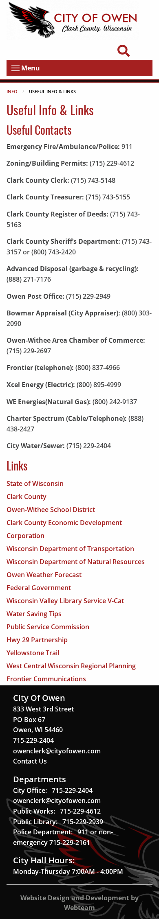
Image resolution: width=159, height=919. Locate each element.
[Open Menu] (15, 68)
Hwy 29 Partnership (37, 639)
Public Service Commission (48, 626)
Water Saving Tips (34, 613)
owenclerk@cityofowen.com (57, 750)
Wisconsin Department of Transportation (70, 548)
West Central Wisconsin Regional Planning (71, 665)
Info (12, 91)
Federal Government (39, 587)
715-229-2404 (33, 740)
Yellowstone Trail (33, 652)
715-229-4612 (80, 811)
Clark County (26, 496)
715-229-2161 (69, 842)
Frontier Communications (46, 678)
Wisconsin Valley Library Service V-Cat (65, 600)
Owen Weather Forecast (44, 574)
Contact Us (30, 761)
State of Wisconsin (35, 483)
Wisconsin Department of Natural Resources (76, 561)
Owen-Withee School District (51, 509)
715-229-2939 (82, 821)
